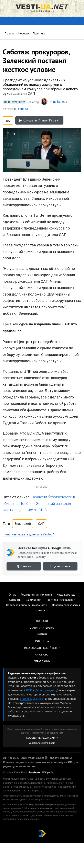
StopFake (25, 698)
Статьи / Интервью (42, 628)
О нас (12, 595)
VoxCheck (38, 698)
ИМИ (29, 690)
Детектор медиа (45, 690)
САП (41, 524)
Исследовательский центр (42, 648)
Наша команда (66, 595)
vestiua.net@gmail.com (42, 742)
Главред (22, 108)
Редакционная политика (36, 595)
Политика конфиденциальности (26, 605)
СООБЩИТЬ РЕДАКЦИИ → (42, 737)
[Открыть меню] (4, 21)
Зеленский (22, 524)
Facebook (34, 772)
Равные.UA (42, 641)
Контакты (15, 600)
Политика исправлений (60, 600)
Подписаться (60, 566)
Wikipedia (47, 772)
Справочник (42, 661)
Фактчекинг (33, 600)
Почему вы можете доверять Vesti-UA (28, 534)
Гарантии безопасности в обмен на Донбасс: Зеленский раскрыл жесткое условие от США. (39, 503)
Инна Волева (58, 101)
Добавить (24, 566)
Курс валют (42, 655)
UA (8, 120)
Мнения (42, 634)
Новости (42, 621)
